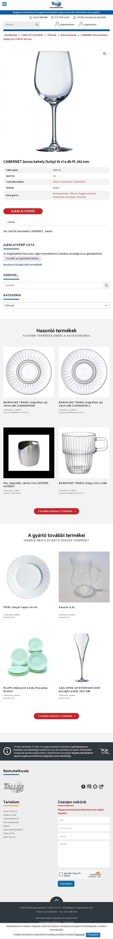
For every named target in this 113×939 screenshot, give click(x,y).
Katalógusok (11, 822)
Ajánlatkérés (23, 211)
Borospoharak (69, 35)
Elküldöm (66, 884)
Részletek (80, 935)
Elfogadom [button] (93, 935)
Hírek (6, 826)
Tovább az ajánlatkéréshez (22, 259)
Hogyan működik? (13, 830)
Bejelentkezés (67, 24)
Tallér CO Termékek (32, 35)
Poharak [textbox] (56, 306)
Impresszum (68, 922)
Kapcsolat (9, 837)
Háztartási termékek (64, 197)
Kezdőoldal (10, 35)
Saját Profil (10, 811)
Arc (54, 175)
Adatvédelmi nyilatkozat (50, 922)
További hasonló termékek (55, 511)
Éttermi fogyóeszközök (83, 193)
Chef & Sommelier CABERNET (69, 181)
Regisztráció (90, 24)
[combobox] (56, 305)
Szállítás (9, 833)
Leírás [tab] (11, 222)
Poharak (52, 35)
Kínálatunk (9, 815)
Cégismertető (11, 819)
